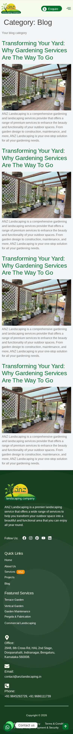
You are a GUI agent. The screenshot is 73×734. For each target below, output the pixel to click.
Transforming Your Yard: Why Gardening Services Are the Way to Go (34, 50)
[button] (69, 8)
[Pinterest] (37, 538)
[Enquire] (44, 9)
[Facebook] (24, 538)
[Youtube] (43, 538)
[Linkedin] (50, 538)
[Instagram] (31, 538)
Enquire (53, 9)
